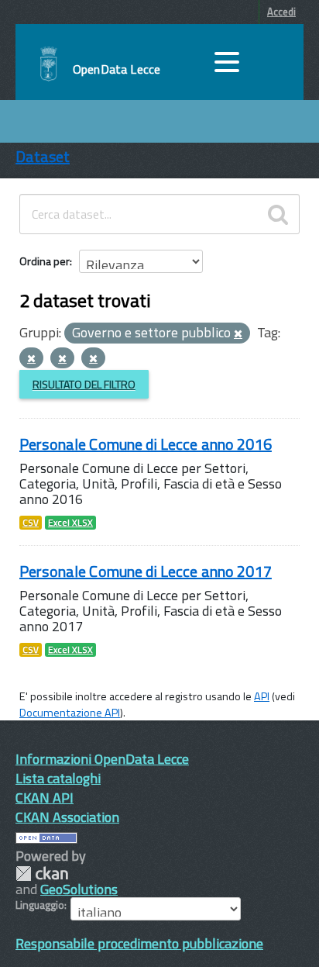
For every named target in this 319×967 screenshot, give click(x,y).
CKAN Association (67, 816)
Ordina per (44, 261)
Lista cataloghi (58, 778)
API (261, 696)
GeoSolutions (79, 889)
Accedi (281, 11)
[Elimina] (238, 334)
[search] (278, 214)
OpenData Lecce (116, 69)
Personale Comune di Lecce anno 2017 (145, 571)
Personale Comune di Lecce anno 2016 (145, 444)
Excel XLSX (70, 523)
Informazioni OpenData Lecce (102, 758)
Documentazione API (69, 712)
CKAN (41, 873)
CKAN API (44, 797)
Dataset (42, 156)
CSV (30, 523)
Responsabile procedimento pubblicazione (139, 943)
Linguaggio (39, 905)
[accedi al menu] (226, 62)
